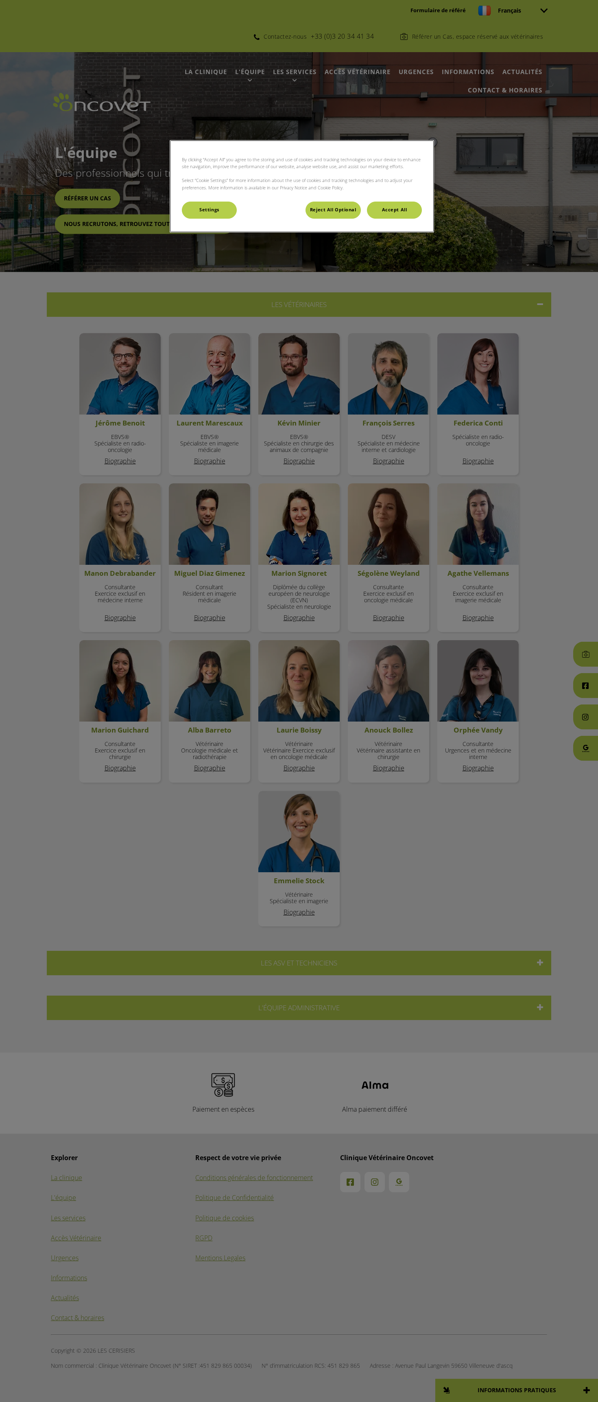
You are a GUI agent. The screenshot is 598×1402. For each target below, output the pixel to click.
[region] (302, 186)
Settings (209, 210)
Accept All (394, 210)
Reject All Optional (333, 210)
